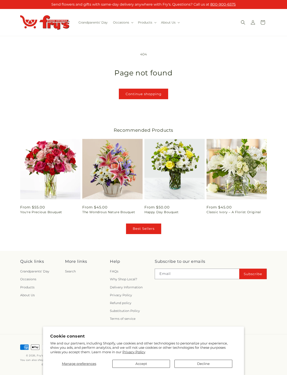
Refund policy (120, 303)
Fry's (40, 355)
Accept (141, 364)
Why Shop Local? (123, 279)
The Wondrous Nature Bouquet (108, 212)
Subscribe (253, 274)
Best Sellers (143, 228)
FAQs (114, 272)
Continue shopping (143, 94)
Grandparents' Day (34, 272)
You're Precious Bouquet (41, 212)
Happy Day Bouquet (161, 212)
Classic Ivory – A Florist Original (234, 212)
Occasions (28, 279)
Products (27, 287)
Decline (203, 364)
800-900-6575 (223, 4)
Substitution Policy (125, 311)
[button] (122, 22)
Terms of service (122, 319)
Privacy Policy (133, 352)
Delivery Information (126, 287)
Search (70, 272)
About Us (27, 295)
